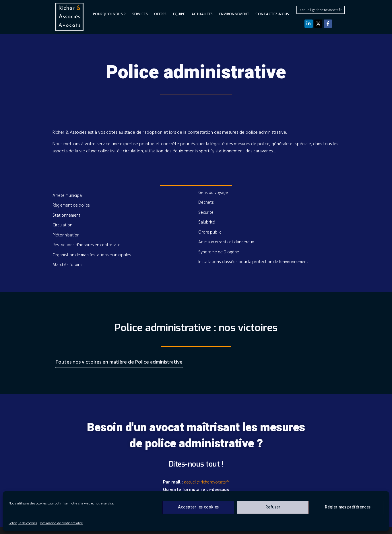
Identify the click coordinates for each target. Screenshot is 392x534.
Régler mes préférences (347, 507)
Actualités (202, 14)
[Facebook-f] (328, 24)
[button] (320, 10)
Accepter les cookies (198, 507)
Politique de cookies (23, 523)
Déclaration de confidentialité (61, 523)
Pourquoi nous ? (109, 14)
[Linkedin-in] (308, 24)
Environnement (234, 14)
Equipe (179, 14)
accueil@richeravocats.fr (206, 482)
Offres (160, 14)
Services (140, 14)
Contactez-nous (272, 14)
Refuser (272, 507)
